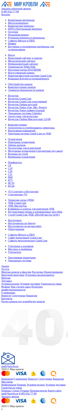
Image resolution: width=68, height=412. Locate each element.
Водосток (13, 95)
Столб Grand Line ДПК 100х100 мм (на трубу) (34, 214)
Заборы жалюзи (17, 145)
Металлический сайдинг (22, 61)
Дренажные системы (19, 260)
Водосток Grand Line (19, 98)
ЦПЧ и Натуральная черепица (25, 28)
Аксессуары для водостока (23, 116)
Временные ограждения (21, 156)
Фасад (11, 55)
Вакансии (31, 295)
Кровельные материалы (21, 20)
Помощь (21, 384)
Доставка (6, 280)
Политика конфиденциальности (22, 288)
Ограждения (15, 139)
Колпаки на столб (18, 153)
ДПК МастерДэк (17, 206)
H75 (10, 180)
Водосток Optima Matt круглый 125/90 (29, 119)
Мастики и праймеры (20, 249)
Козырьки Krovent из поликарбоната (28, 78)
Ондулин (13, 31)
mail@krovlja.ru (9, 366)
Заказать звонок (10, 396)
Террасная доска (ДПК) (21, 200)
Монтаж (6, 278)
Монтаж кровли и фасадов (16, 272)
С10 (10, 168)
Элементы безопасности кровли (26, 90)
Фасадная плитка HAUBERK (24, 69)
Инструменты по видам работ (25, 226)
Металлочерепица (18, 23)
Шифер (12, 43)
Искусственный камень (21, 72)
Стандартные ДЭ (17, 194)
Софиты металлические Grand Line (27, 240)
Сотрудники (19, 295)
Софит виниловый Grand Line (25, 237)
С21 (10, 174)
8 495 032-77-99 (10, 11)
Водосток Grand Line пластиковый (27, 101)
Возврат (5, 286)
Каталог (5, 14)
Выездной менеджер (12, 275)
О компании (8, 292)
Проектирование (53, 272)
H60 (10, 177)
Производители (38, 390)
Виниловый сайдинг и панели (25, 58)
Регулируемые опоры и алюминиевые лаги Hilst (35, 211)
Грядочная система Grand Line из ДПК (29, 133)
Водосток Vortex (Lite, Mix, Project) (27, 107)
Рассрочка (37, 272)
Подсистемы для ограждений (24, 148)
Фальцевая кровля (18, 34)
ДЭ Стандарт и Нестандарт (23, 191)
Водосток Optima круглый (22, 104)
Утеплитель (14, 252)
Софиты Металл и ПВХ (21, 40)
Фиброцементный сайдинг (23, 64)
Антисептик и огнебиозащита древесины (31, 127)
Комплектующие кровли (22, 87)
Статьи (15, 390)
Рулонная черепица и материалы (26, 37)
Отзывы (24, 390)
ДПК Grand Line (17, 203)
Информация (8, 384)
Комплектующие (17, 124)
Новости (6, 295)
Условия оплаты (10, 283)
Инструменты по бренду (22, 223)
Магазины (7, 381)
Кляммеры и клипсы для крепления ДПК (31, 208)
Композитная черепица (21, 26)
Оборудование (16, 229)
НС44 (11, 186)
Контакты (6, 298)
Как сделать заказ (21, 286)
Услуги (5, 269)
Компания (7, 378)
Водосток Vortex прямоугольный (26, 110)
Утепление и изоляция (20, 246)
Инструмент (15, 220)
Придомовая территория (21, 257)
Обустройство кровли (20, 84)
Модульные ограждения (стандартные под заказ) (35, 151)
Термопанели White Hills (21, 66)
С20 (10, 171)
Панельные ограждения (21, 142)
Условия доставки (30, 283)
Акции (5, 266)
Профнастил (15, 162)
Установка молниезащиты (39, 275)
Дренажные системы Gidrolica (25, 113)
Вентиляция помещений (21, 130)
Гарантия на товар (51, 283)
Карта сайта (54, 390)
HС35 (11, 183)
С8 (9, 165)
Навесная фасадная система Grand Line (30, 75)
